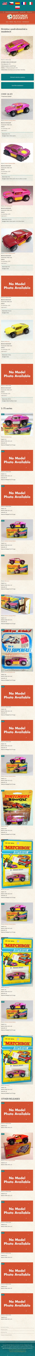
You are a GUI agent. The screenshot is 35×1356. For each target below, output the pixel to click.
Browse (19, 21)
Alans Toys (6, 826)
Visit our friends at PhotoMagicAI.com (18, 1351)
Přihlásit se (29, 12)
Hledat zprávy (4, 1332)
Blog (15, 21)
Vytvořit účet (22, 12)
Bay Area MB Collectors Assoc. (10, 672)
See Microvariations (17, 85)
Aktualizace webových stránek (12, 12)
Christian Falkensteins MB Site (10, 163)
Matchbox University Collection (10, 120)
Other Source (7, 581)
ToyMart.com (7, 341)
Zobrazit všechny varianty (17, 77)
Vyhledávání (25, 21)
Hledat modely (4, 1329)
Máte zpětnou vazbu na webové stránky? (17, 1349)
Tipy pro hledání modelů (6, 1335)
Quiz (7, 21)
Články (11, 21)
